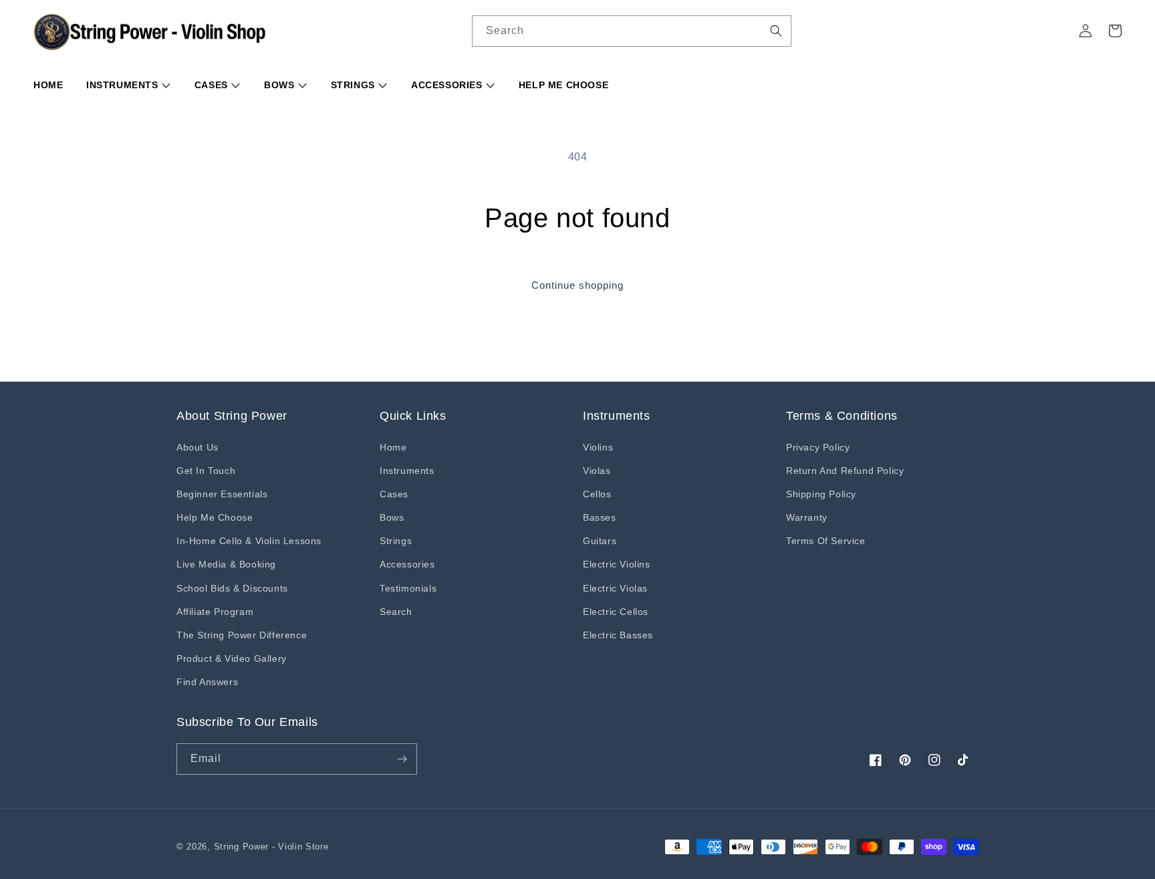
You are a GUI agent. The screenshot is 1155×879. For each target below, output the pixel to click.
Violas (597, 470)
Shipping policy (821, 494)
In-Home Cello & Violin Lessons (249, 540)
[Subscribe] (401, 759)
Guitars (599, 540)
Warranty (806, 517)
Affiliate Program (214, 611)
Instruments (123, 85)
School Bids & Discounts (232, 588)
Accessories (448, 85)
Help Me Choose (563, 85)
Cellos (597, 494)
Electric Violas (615, 588)
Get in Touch (205, 470)
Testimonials (408, 588)
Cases (213, 85)
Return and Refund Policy (845, 470)
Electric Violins (616, 564)
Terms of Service (826, 540)
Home (48, 85)
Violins (598, 447)
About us (197, 447)
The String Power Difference (241, 635)
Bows (280, 85)
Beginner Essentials (221, 494)
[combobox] (632, 31)
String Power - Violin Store (271, 847)
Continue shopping (577, 285)
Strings (354, 85)
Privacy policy (818, 447)
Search (396, 611)
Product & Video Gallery (231, 658)
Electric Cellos (615, 611)
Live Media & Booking (226, 564)
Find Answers (207, 681)
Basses (599, 517)
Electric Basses (618, 635)
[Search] (776, 30)
